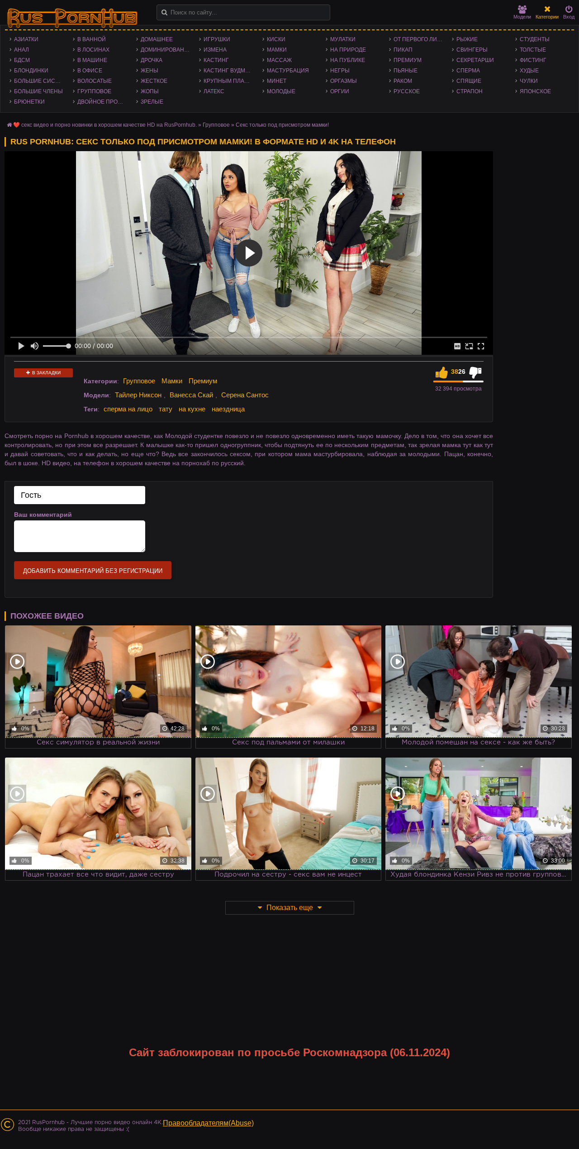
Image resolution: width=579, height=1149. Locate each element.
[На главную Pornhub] (72, 18)
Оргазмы (343, 81)
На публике (347, 60)
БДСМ (22, 60)
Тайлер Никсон (138, 395)
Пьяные (406, 70)
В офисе (89, 70)
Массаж (279, 60)
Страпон (469, 91)
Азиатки (26, 39)
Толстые (533, 50)
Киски (276, 39)
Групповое (94, 91)
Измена (215, 50)
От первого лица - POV (421, 39)
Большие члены (38, 91)
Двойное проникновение (104, 102)
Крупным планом (230, 81)
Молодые (281, 91)
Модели (522, 16)
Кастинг (216, 60)
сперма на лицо (128, 409)
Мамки (277, 50)
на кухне (192, 409)
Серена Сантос (245, 395)
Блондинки (31, 70)
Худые (529, 70)
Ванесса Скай (191, 395)
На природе (348, 50)
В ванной (91, 39)
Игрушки (217, 39)
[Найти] (164, 12)
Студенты (535, 39)
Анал (21, 50)
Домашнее (157, 39)
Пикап (403, 50)
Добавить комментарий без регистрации (92, 570)
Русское (407, 91)
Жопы (150, 91)
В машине (92, 60)
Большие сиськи (40, 81)
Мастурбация (288, 70)
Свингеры (472, 50)
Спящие (468, 81)
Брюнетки (29, 102)
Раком (403, 81)
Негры (340, 70)
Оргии (339, 91)
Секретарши (475, 60)
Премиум (408, 60)
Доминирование (166, 50)
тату (165, 409)
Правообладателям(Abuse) (208, 1123)
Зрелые (152, 102)
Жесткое (154, 81)
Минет (276, 81)
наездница (228, 409)
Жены (149, 70)
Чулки (529, 81)
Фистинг (533, 60)
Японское (535, 91)
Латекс (214, 91)
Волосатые (94, 81)
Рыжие (467, 39)
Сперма (468, 70)
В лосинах (93, 50)
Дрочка (151, 60)
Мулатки (343, 39)
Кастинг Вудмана (230, 70)
